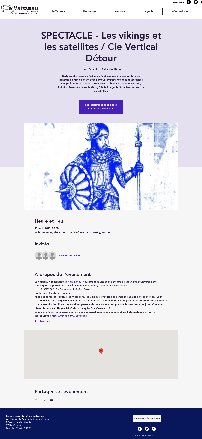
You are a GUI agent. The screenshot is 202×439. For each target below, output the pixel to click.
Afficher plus (42, 321)
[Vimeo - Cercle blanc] (147, 429)
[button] (178, 2)
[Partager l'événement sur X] (43, 400)
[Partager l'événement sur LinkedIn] (51, 400)
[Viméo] (196, 2)
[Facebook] (189, 2)
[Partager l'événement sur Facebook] (36, 400)
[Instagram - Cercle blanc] (154, 429)
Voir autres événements (101, 108)
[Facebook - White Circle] (140, 429)
